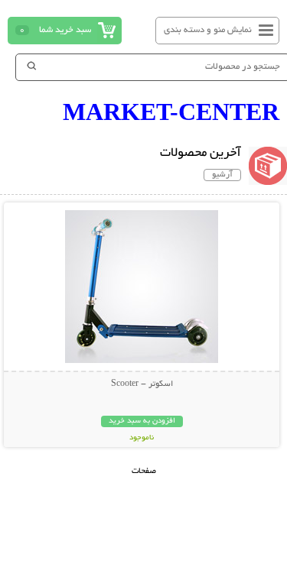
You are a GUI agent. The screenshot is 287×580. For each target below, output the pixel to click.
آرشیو (222, 175)
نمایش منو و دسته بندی (208, 30)
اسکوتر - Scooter (142, 384)
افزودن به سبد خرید (142, 421)
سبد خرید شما (65, 30)
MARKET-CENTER (171, 111)
